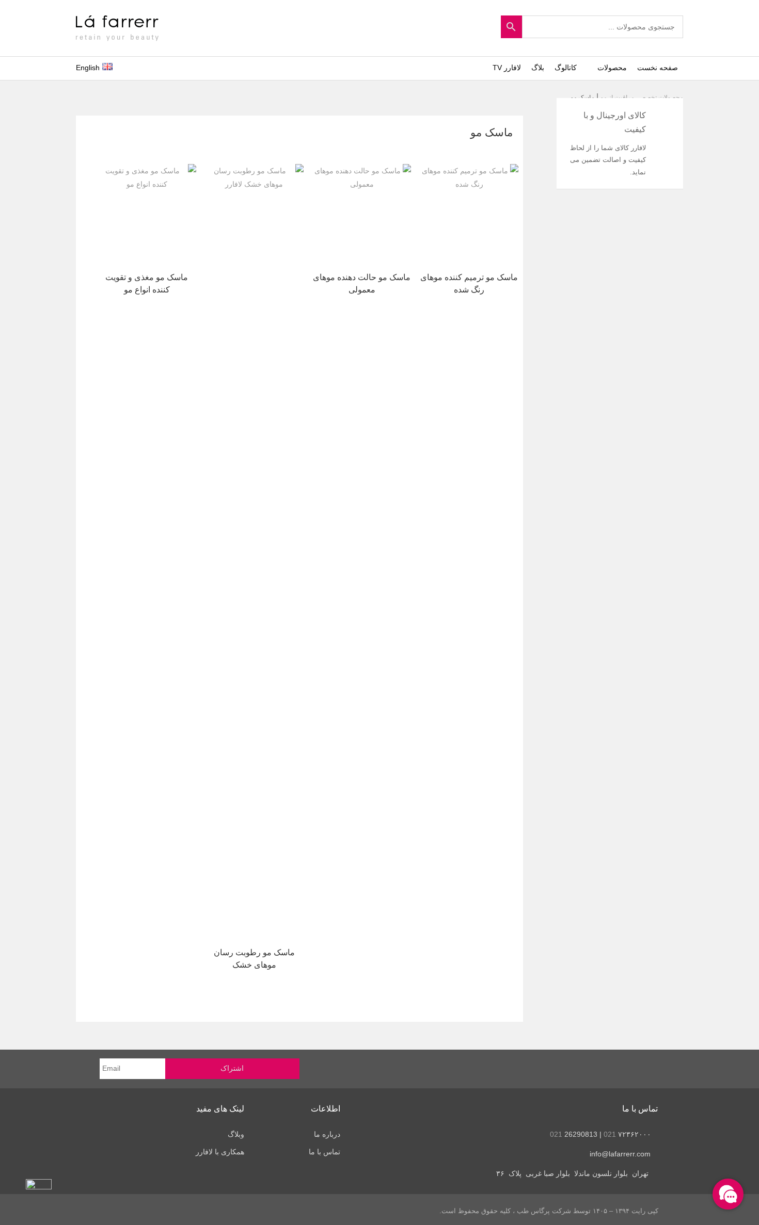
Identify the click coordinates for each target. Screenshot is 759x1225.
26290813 (573, 1134)
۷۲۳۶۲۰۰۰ (627, 1134)
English (88, 67)
